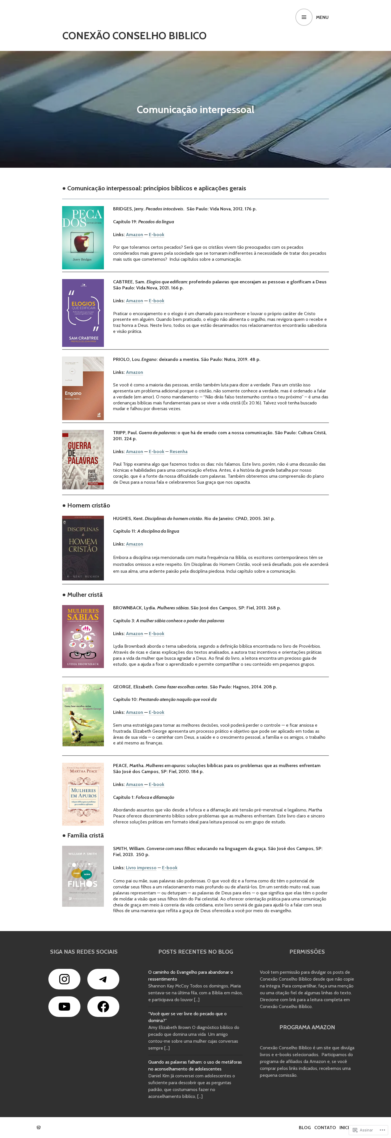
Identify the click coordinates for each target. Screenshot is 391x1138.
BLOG (305, 1127)
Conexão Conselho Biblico (134, 35)
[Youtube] (64, 1006)
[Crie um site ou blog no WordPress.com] (39, 1127)
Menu (322, 17)
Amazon (134, 234)
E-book (156, 234)
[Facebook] (103, 1006)
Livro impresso (141, 867)
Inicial (346, 1127)
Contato (325, 1127)
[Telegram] (103, 979)
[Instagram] (64, 979)
